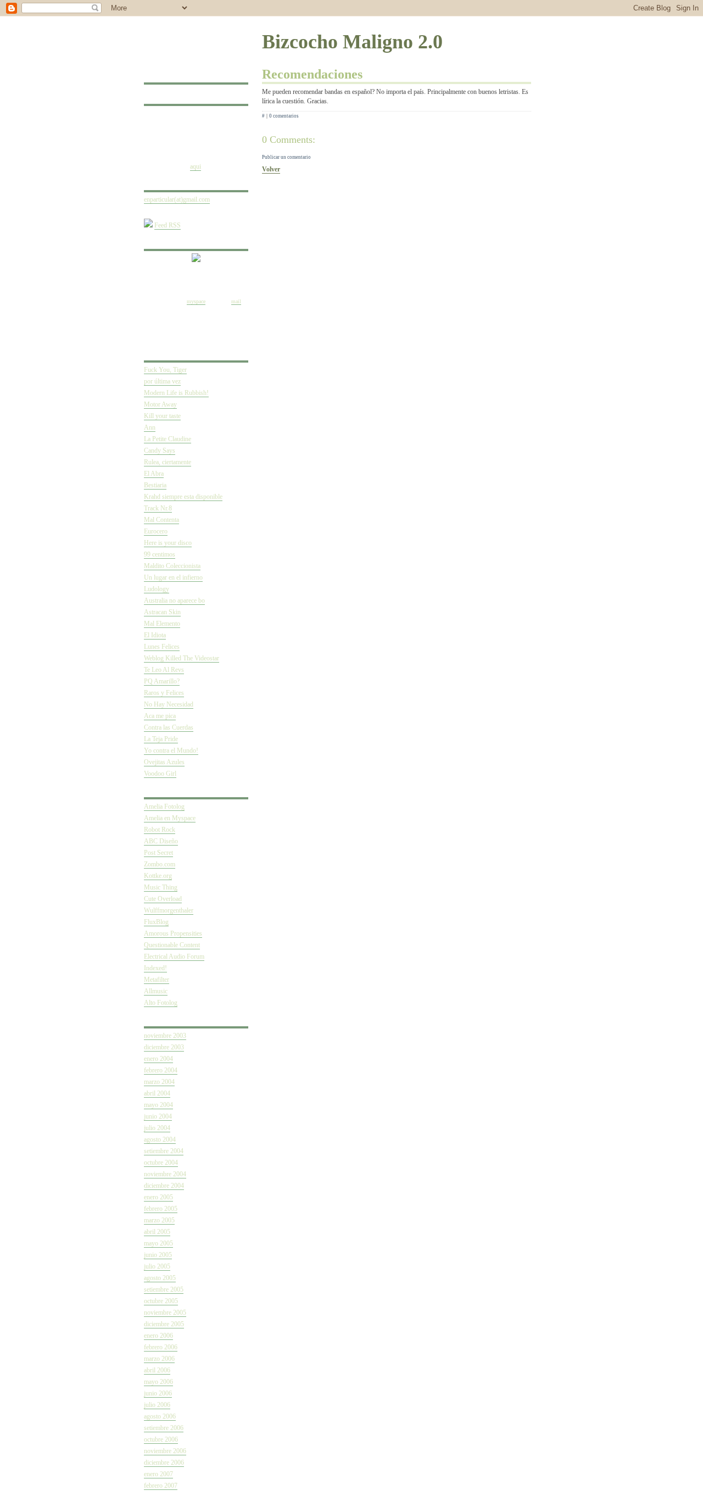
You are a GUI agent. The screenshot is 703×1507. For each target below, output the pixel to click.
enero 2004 (158, 1059)
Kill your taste (162, 416)
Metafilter (156, 979)
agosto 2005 (160, 1278)
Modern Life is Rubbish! (176, 393)
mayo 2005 (158, 1243)
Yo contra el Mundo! (171, 750)
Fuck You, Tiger (165, 370)
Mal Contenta (161, 520)
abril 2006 (157, 1370)
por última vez (162, 381)
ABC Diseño (161, 841)
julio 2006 (157, 1405)
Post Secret (158, 853)
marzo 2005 (159, 1220)
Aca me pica (160, 716)
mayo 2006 (158, 1382)
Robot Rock (159, 829)
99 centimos (159, 554)
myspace (196, 301)
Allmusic (156, 991)
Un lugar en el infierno (173, 577)
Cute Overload (163, 899)
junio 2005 (158, 1255)
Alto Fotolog (160, 1002)
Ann (149, 427)
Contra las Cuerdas (168, 727)
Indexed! (155, 968)
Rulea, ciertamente (167, 462)
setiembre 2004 (163, 1151)
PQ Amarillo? (162, 681)
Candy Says (159, 450)
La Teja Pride (161, 739)
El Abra (154, 473)
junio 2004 (158, 1116)
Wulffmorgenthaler (168, 910)
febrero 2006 (160, 1347)
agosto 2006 (160, 1416)
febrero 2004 (160, 1070)
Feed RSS (167, 225)
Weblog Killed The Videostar (181, 658)
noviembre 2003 (165, 1035)
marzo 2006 (159, 1359)
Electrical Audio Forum (174, 956)
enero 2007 (158, 1474)
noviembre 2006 (165, 1451)
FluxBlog (156, 922)
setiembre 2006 (163, 1428)
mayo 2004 (158, 1105)
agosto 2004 (160, 1139)
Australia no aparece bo (174, 600)
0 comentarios (284, 116)
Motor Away (160, 404)
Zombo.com (159, 864)
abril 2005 (157, 1232)
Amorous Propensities (173, 933)
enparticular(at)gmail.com (177, 199)
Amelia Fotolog (164, 806)
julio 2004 (157, 1128)
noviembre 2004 (165, 1174)
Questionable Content (172, 945)
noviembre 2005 (165, 1312)
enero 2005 (158, 1197)
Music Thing (160, 887)
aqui (195, 166)
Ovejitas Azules (164, 762)
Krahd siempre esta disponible (183, 497)
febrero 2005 (160, 1209)
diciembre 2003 (164, 1047)
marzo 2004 (159, 1082)
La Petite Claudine (167, 439)
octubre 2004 (161, 1162)
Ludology (156, 589)
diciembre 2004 (164, 1185)
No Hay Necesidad (168, 704)
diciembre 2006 (164, 1462)
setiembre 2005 (163, 1289)
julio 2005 (157, 1266)
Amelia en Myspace (170, 818)
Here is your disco (168, 543)
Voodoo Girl (160, 773)
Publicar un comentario (286, 157)
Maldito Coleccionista (172, 566)
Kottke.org (158, 876)
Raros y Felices (164, 693)
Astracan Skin (162, 612)
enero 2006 (158, 1335)
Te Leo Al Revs (164, 670)
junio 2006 (158, 1393)
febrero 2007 (160, 1485)
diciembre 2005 (164, 1324)
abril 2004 (157, 1093)
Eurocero (156, 531)
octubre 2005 (161, 1301)
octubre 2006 (161, 1439)
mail (236, 301)
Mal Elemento (162, 623)
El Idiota (155, 635)
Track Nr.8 (158, 508)
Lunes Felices (162, 646)
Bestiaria (155, 485)
